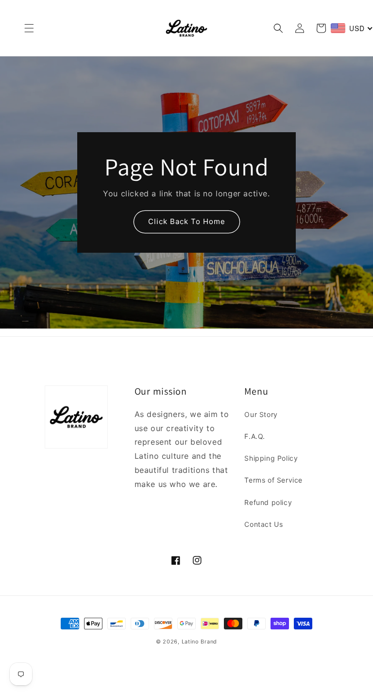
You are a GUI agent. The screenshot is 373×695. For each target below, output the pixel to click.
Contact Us (263, 524)
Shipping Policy (271, 458)
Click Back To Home (186, 221)
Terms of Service (273, 480)
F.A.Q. (254, 436)
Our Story (260, 414)
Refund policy (268, 502)
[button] (29, 28)
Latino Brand (199, 641)
